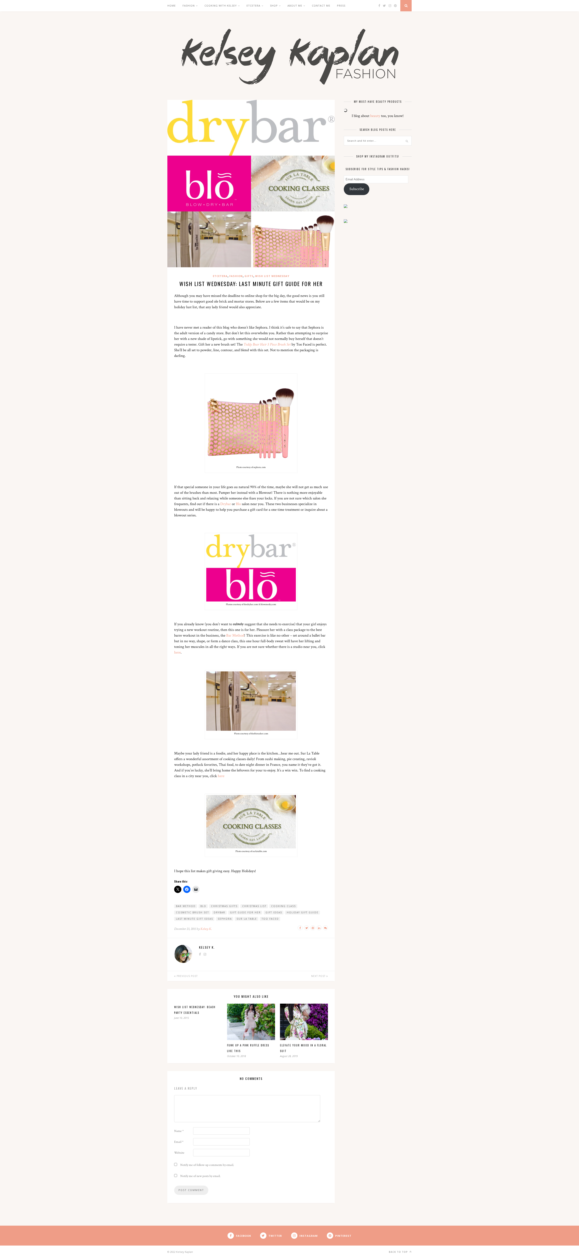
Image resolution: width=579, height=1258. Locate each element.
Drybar (225, 503)
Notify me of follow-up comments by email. (207, 1165)
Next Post (318, 976)
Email (178, 1142)
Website (179, 1153)
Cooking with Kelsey (220, 5)
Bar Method (235, 635)
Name (179, 1131)
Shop (274, 5)
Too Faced (270, 918)
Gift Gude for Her (245, 912)
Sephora (225, 918)
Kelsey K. (206, 929)
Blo (238, 503)
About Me (294, 5)
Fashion (189, 5)
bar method (186, 906)
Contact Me (321, 5)
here (177, 652)
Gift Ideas (274, 912)
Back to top (399, 1251)
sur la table (247, 918)
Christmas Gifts (224, 906)
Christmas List (254, 906)
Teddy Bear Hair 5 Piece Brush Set (267, 344)
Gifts (248, 276)
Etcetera (220, 276)
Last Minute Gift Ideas (194, 918)
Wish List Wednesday (272, 276)
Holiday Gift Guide (302, 912)
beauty (375, 115)
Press (341, 5)
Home (171, 5)
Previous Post (187, 976)
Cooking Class (283, 906)
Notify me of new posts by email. (200, 1176)
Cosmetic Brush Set (192, 912)
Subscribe (356, 188)
